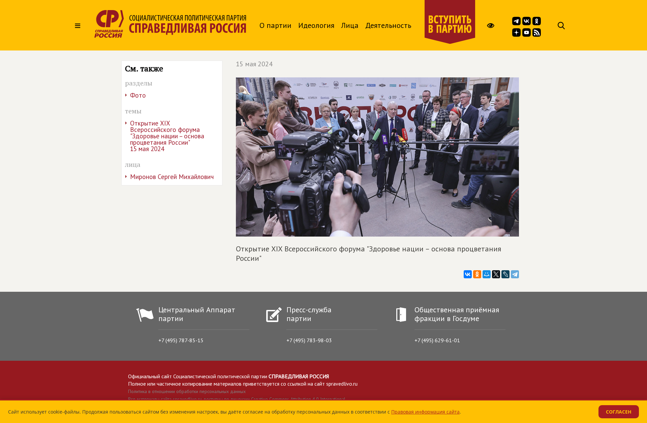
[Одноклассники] (477, 274)
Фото (138, 95)
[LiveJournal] (505, 274)
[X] (496, 274)
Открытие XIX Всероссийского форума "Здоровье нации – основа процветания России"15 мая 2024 (167, 136)
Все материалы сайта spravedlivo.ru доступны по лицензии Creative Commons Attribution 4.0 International (236, 399)
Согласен (618, 412)
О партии (275, 25)
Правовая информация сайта (425, 412)
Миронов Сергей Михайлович (172, 177)
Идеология (316, 25)
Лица (350, 25)
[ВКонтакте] (468, 274)
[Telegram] (515, 274)
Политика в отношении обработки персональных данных (187, 391)
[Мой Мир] (487, 274)
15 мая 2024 (254, 64)
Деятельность (388, 25)
